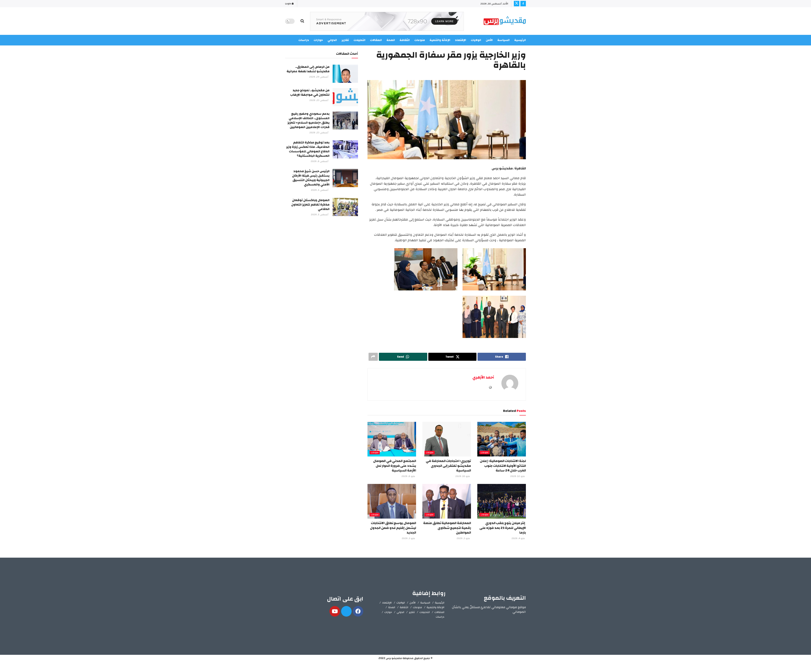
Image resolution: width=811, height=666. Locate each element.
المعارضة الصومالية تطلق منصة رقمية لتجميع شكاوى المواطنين (447, 528)
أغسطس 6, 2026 (320, 161)
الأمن (489, 40)
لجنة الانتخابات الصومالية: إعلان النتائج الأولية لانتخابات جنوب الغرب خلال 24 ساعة (503, 466)
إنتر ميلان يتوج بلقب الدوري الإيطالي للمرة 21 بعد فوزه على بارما (502, 528)
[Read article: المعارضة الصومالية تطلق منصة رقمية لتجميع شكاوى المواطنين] (446, 501)
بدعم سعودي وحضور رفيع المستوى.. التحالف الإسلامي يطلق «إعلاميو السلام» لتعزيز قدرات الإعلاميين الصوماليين (308, 120)
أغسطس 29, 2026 (319, 77)
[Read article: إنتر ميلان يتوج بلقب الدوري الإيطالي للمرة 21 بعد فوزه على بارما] (501, 501)
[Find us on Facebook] (523, 3)
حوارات (388, 612)
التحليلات (424, 612)
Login (288, 3)
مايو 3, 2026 (464, 538)
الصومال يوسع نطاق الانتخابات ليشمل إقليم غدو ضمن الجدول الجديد (393, 528)
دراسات (440, 616)
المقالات (439, 612)
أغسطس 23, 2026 (319, 100)
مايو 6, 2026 (408, 476)
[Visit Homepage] (505, 21)
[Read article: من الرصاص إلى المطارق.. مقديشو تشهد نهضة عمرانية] (345, 74)
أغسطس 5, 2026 (320, 190)
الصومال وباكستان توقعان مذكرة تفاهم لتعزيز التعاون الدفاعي (310, 204)
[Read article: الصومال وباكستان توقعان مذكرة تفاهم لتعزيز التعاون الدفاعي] (345, 207)
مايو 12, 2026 (517, 476)
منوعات (484, 452)
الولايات (400, 602)
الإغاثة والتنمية (435, 607)
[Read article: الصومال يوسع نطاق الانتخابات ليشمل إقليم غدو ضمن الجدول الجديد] (391, 501)
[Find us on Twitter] (516, 3)
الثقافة (404, 607)
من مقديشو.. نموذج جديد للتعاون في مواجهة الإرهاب (309, 92)
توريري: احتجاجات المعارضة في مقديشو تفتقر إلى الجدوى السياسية (448, 466)
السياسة (503, 40)
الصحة (391, 607)
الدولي (400, 612)
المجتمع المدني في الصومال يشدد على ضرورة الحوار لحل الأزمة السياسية (394, 466)
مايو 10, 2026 (463, 476)
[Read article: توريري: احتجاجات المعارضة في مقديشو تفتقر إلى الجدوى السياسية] (446, 439)
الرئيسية (520, 40)
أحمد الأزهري (483, 377)
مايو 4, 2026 (518, 538)
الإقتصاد (387, 602)
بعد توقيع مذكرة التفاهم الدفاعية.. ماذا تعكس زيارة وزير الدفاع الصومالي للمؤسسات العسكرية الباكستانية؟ (307, 149)
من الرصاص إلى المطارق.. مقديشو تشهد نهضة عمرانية (308, 69)
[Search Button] (302, 21)
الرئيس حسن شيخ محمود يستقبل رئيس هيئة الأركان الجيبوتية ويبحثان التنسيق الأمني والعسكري (310, 177)
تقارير (412, 612)
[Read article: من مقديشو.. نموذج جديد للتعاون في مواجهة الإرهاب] (345, 97)
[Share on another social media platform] (373, 357)
